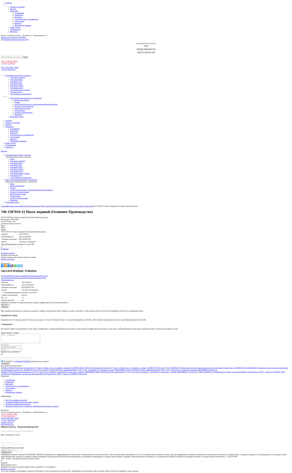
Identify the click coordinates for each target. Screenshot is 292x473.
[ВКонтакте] (2, 265)
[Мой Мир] (8, 265)
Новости (18, 23)
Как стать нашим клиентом (16, 400)
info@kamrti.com (7, 424)
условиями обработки (22, 361)
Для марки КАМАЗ (17, 78)
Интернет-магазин (14, 206)
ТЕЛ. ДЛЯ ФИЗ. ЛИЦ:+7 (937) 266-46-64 (10, 69)
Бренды (13, 9)
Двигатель (72, 206)
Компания (14, 11)
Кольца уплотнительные (24, 106)
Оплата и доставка (17, 7)
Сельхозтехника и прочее (20, 90)
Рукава (17, 102)
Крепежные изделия (22, 108)
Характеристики (7, 280)
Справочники (15, 29)
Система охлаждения (84, 206)
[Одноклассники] (5, 265)
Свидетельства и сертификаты (26, 19)
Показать (5, 307)
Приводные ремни (22, 100)
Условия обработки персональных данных (21, 402)
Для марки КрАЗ (16, 88)
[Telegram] (21, 265)
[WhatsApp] (15, 265)
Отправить (5, 364)
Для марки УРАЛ (16, 86)
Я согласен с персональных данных (26, 361)
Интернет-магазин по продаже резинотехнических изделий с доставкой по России (12, 444)
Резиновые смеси (16, 117)
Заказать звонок (7, 422)
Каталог (4, 151)
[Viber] (11, 265)
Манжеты (18, 115)
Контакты (18, 17)
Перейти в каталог (8, 469)
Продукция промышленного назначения (26, 98)
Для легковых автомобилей (20, 94)
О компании (19, 13)
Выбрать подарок (7, 259)
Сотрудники (19, 21)
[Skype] (18, 265)
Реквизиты (19, 15)
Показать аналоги (8, 253)
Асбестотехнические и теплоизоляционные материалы (36, 104)
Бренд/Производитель (12, 293)
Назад (12, 159)
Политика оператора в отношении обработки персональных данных (32, 406)
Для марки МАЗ (16, 80)
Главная (8, 3)
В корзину (5, 249)
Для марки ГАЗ (16, 82)
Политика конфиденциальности (17, 404)
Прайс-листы (15, 27)
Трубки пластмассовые (24, 113)
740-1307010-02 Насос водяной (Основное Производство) (23, 278)
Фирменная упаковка (23, 25)
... (6, 5)
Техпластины (20, 110)
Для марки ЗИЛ (16, 84)
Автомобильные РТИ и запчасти (18, 76)
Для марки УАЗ (16, 92)
